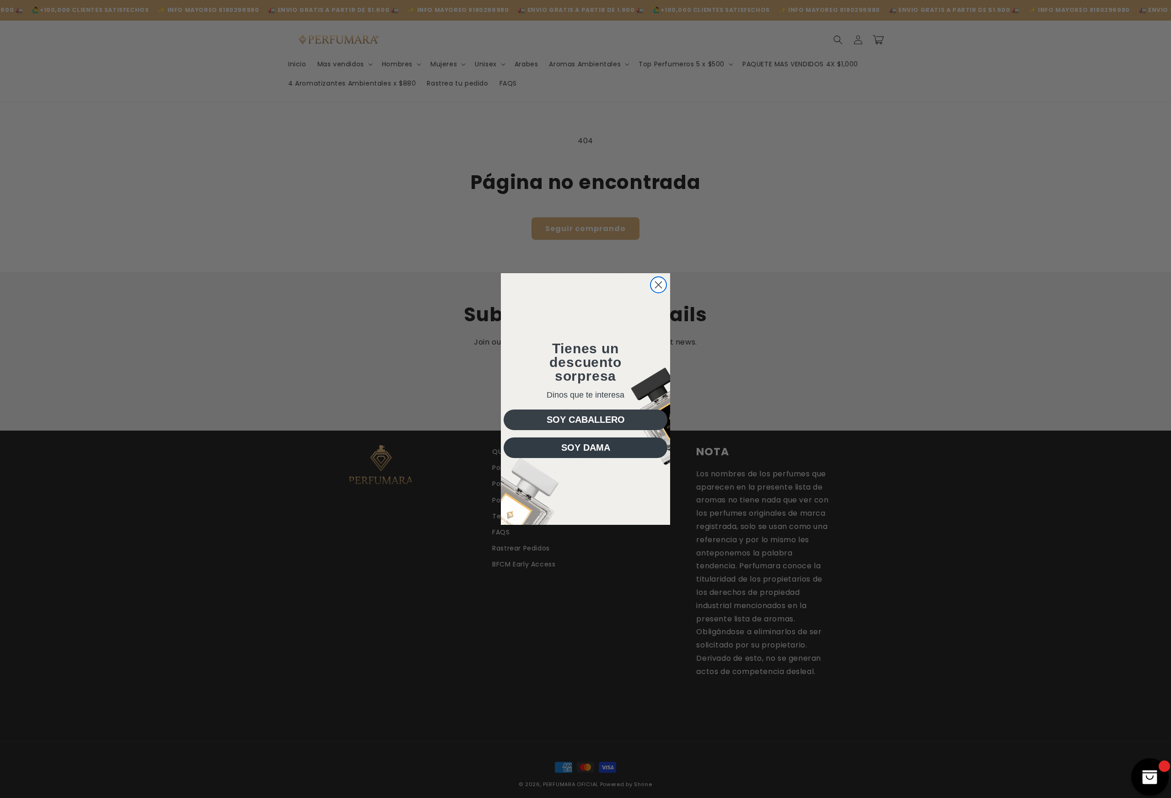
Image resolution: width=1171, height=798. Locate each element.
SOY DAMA (585, 447)
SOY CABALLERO (586, 420)
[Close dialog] (658, 285)
